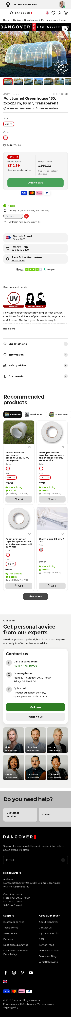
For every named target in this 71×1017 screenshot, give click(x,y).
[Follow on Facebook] (5, 973)
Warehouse (10, 933)
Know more (18, 260)
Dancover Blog (47, 956)
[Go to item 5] (48, 81)
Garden (17, 20)
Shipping (42, 171)
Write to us (35, 716)
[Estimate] (26, 216)
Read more (9, 328)
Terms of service (45, 1004)
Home (6, 20)
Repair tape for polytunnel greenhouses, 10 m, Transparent (17, 456)
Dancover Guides (49, 950)
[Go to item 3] (28, 81)
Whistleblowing (48, 962)
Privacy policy (10, 1004)
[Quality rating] (11, 94)
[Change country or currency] (47, 13)
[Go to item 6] (59, 81)
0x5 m (10, 564)
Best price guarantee (15, 944)
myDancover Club (49, 933)
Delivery (8, 939)
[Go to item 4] (38, 81)
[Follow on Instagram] (14, 973)
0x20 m (45, 477)
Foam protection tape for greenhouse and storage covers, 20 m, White (51, 456)
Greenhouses (31, 20)
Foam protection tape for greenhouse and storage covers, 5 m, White (18, 543)
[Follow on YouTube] (31, 973)
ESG (41, 939)
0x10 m (11, 477)
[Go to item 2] (18, 81)
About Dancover (48, 922)
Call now (35, 707)
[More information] (39, 222)
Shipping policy (10, 1007)
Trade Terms (10, 927)
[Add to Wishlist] (29, 447)
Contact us (45, 927)
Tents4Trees (46, 944)
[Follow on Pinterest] (22, 973)
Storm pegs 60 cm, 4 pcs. (51, 540)
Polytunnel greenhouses (53, 20)
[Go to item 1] (8, 81)
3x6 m (8, 124)
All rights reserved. (32, 1000)
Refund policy (27, 1004)
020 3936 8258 (20, 250)
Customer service (13, 922)
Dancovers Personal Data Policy (15, 952)
